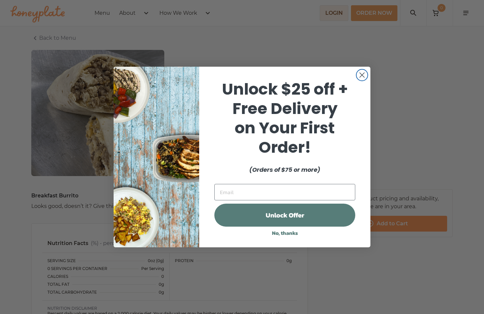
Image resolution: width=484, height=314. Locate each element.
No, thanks (285, 233)
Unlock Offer (285, 215)
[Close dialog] (362, 75)
